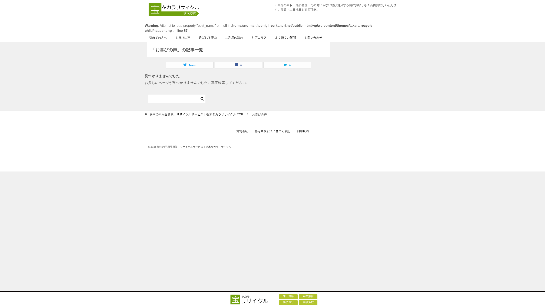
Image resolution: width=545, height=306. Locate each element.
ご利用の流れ (234, 37)
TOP (196, 114)
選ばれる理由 (208, 37)
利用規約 (303, 131)
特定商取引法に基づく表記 (272, 131)
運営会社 (242, 131)
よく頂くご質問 (285, 37)
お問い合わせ (313, 37)
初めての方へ (158, 37)
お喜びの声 (182, 37)
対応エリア (259, 37)
